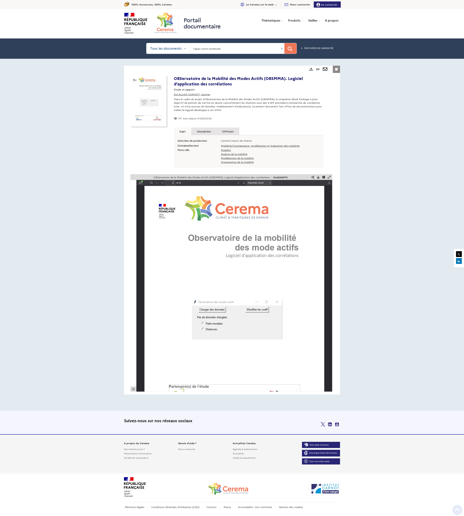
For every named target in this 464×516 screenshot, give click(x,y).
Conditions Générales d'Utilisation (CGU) (175, 507)
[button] (258, 4)
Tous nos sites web (319, 461)
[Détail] (323, 177)
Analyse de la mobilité (234, 154)
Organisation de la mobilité (237, 162)
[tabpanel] (232, 230)
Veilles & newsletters (244, 457)
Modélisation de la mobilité (237, 158)
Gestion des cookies (291, 507)
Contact (211, 507)
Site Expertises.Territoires (323, 452)
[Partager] (312, 177)
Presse (227, 507)
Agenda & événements (245, 449)
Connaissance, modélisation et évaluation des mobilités (266, 145)
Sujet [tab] (182, 131)
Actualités (238, 453)
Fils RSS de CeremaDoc (136, 457)
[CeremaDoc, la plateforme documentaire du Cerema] (166, 23)
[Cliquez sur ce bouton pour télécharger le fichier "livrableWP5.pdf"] (318, 177)
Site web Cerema (319, 444)
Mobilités (226, 145)
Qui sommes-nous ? (134, 449)
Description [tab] (204, 131)
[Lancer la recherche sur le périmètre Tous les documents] (290, 48)
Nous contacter (186, 449)
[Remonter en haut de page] (457, 510)
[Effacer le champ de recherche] (282, 48)
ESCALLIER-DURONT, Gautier (192, 94)
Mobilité (226, 150)
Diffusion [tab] (228, 131)
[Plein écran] (329, 177)
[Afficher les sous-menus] (276, 4)
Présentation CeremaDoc (138, 453)
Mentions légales (134, 507)
